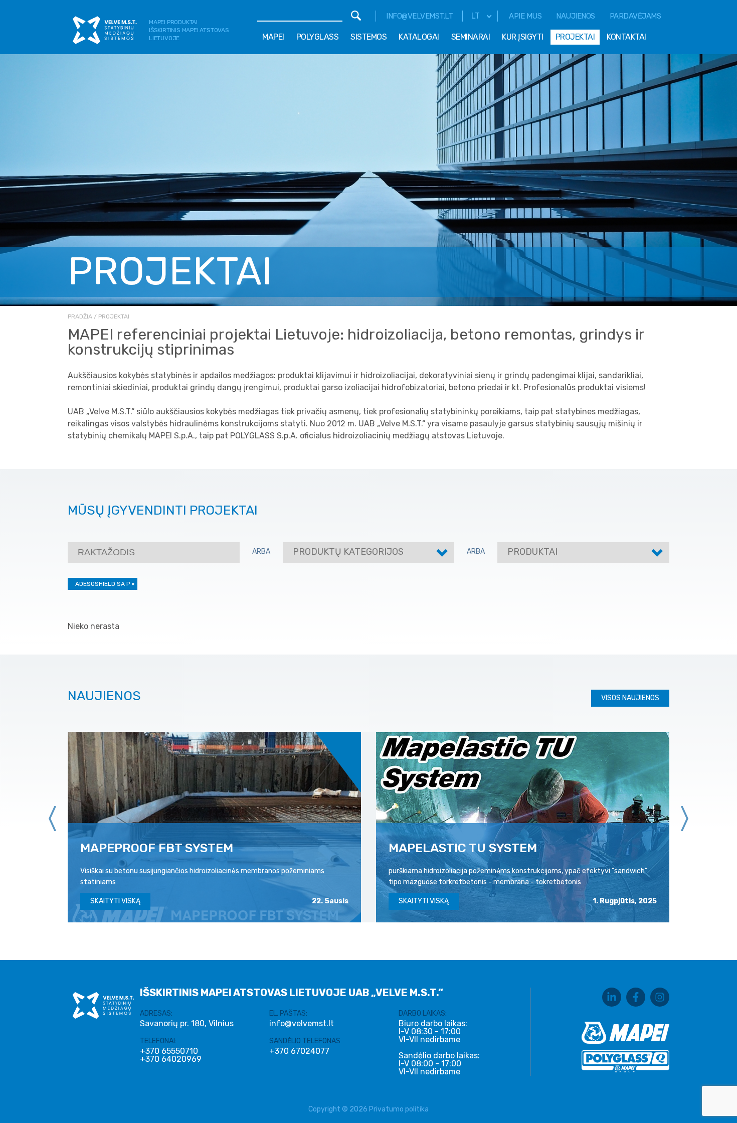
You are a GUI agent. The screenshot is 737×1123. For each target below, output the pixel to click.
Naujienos (575, 16)
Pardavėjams (635, 16)
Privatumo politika (399, 1109)
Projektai (575, 37)
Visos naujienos (630, 698)
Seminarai (470, 37)
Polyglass (317, 37)
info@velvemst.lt (419, 16)
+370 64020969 (171, 1059)
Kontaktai (626, 37)
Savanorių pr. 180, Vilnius (187, 1023)
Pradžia (80, 316)
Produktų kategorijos (348, 551)
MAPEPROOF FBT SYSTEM (156, 848)
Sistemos (368, 37)
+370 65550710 (169, 1051)
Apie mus (525, 16)
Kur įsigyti (522, 37)
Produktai (532, 551)
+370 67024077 (299, 1051)
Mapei (273, 37)
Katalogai (419, 37)
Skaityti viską (115, 901)
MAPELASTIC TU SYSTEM (463, 848)
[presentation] (53, 818)
